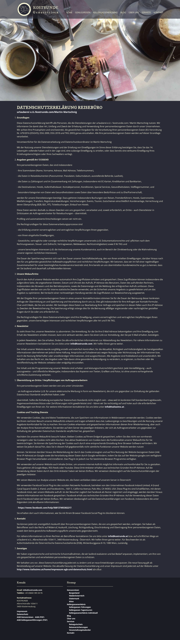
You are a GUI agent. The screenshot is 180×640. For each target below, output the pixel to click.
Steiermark (74, 598)
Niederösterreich (76, 595)
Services (146, 12)
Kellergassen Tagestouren (80, 610)
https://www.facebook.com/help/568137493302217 (44, 507)
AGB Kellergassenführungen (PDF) (32, 620)
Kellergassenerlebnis (105, 12)
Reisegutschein (76, 624)
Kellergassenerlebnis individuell (83, 613)
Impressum (22, 611)
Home (69, 12)
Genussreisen (82, 12)
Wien (71, 601)
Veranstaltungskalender (80, 630)
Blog (123, 12)
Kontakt (158, 12)
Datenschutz (22, 614)
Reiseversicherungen (78, 627)
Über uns (134, 12)
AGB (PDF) (39, 617)
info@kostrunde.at (118, 536)
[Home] (37, 9)
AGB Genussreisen (25, 617)
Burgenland (74, 593)
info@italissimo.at (114, 406)
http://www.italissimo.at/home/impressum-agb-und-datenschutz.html (54, 569)
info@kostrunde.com (81, 343)
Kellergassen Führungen (80, 607)
